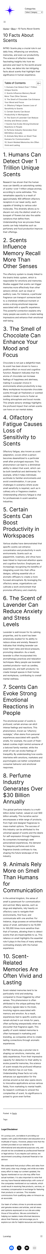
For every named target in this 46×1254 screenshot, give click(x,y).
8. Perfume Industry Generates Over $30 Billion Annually (20, 131)
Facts (14, 1113)
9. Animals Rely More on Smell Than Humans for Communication (20, 137)
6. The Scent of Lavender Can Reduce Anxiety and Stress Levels (21, 119)
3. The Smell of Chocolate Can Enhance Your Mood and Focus (22, 101)
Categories (30, 8)
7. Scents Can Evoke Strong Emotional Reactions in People (21, 125)
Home (6, 28)
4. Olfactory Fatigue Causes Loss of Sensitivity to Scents (20, 107)
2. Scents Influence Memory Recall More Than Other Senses (20, 94)
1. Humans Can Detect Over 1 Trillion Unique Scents (20, 88)
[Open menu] (4, 21)
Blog (13, 28)
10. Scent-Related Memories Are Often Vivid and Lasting (21, 143)
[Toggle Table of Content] (37, 83)
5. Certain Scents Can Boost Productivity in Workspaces (17, 113)
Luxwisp (7, 1236)
